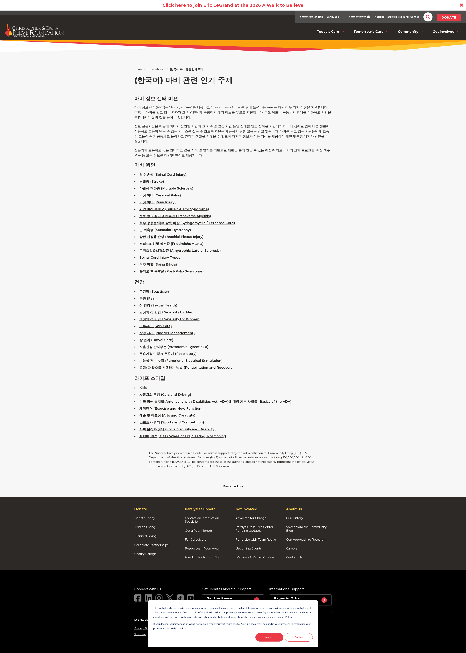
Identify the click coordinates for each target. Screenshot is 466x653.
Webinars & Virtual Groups (255, 557)
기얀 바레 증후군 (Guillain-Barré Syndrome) (174, 209)
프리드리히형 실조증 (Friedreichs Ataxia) (171, 244)
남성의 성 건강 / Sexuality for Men (166, 312)
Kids (143, 388)
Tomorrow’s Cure (369, 32)
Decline (299, 637)
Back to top (233, 486)
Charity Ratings (145, 554)
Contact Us (294, 557)
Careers (291, 548)
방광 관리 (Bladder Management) (167, 333)
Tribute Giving (144, 527)
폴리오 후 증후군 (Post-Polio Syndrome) (171, 271)
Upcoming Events (249, 548)
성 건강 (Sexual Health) (158, 305)
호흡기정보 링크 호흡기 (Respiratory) (168, 354)
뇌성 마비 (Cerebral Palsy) (160, 195)
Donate (448, 17)
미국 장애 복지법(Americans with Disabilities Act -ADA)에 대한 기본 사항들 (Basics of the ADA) (215, 402)
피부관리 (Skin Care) (155, 326)
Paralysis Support (200, 509)
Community (408, 32)
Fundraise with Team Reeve (256, 539)
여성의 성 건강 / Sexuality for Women (169, 319)
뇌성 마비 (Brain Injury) (157, 202)
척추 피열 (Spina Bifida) (158, 264)
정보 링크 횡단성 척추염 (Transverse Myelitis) (175, 216)
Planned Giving (145, 536)
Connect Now (357, 16)
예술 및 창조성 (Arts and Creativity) (167, 415)
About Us (294, 509)
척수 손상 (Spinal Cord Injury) (162, 175)
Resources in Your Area (202, 548)
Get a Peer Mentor (198, 530)
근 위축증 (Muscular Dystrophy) (165, 230)
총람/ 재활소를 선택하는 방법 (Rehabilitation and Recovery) (186, 368)
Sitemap (140, 634)
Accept (269, 637)
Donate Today (144, 518)
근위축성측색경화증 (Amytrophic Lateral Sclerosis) (180, 251)
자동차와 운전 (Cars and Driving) (165, 395)
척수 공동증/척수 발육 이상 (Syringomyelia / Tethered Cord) (187, 223)
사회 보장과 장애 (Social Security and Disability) (177, 429)
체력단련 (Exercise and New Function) (171, 409)
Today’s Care (328, 32)
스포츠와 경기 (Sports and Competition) (171, 422)
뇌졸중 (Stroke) (151, 182)
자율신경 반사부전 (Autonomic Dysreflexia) (173, 347)
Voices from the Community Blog (306, 528)
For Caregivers (195, 539)
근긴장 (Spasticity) (154, 292)
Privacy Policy (143, 628)
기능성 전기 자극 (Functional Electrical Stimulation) (181, 361)
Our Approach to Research (305, 539)
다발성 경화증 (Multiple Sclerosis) (166, 188)
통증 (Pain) (148, 298)
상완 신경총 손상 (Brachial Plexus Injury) (171, 237)
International (156, 69)
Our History (294, 518)
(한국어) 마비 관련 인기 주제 (186, 69)
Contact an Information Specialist (202, 519)
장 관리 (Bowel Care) (156, 340)
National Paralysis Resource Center (397, 17)
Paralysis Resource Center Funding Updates (255, 528)
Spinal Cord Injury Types (159, 258)
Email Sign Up (308, 16)
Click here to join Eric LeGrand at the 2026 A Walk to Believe (233, 5)
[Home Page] (34, 30)
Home (138, 69)
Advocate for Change (251, 518)
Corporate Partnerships (151, 545)
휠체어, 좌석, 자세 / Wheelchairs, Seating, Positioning (182, 436)
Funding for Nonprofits (202, 557)
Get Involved (444, 32)
